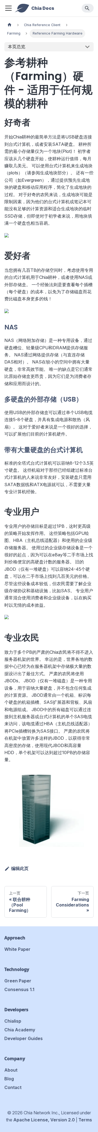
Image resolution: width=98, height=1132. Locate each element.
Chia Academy (19, 1029)
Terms (85, 1119)
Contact (13, 1087)
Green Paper (17, 980)
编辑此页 (20, 868)
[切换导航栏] (8, 8)
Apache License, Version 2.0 (44, 1119)
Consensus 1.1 (19, 989)
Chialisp (12, 1021)
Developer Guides (23, 1038)
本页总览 (16, 46)
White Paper (17, 949)
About (10, 1070)
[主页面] (9, 25)
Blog (9, 1078)
